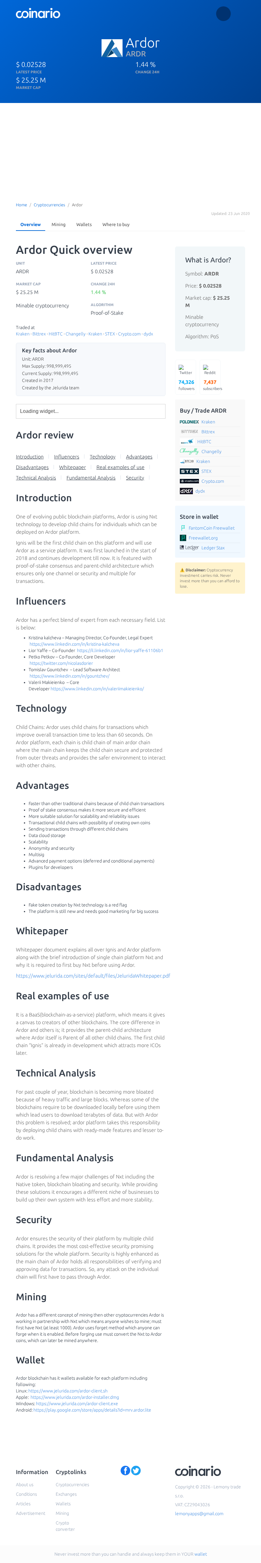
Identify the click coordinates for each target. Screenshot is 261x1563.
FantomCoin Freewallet (212, 528)
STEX (110, 333)
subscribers (212, 385)
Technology (103, 456)
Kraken (23, 333)
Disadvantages (32, 467)
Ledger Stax (213, 547)
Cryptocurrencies (49, 204)
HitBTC (56, 333)
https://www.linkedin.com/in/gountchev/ (69, 676)
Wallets (84, 224)
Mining (59, 224)
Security (135, 478)
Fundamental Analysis (91, 478)
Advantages (139, 456)
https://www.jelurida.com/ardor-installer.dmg (75, 1397)
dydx (148, 333)
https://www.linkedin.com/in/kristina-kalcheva (74, 644)
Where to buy (116, 224)
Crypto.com (129, 333)
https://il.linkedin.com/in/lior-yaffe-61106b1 (120, 650)
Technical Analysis (36, 478)
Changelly (76, 333)
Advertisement (30, 1513)
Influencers (66, 456)
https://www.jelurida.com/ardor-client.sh (68, 1390)
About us (24, 1484)
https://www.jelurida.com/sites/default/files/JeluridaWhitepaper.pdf (93, 976)
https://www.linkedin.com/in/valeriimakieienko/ (97, 688)
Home (21, 204)
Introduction (30, 456)
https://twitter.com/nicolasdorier (61, 663)
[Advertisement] (130, 150)
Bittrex (39, 333)
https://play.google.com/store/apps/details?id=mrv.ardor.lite (92, 1410)
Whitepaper (72, 467)
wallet (200, 1554)
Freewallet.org (203, 537)
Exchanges (66, 1494)
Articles (23, 1503)
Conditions (26, 1494)
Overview (30, 224)
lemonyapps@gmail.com (199, 1513)
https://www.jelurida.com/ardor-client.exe (77, 1403)
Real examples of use (120, 467)
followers (186, 385)
